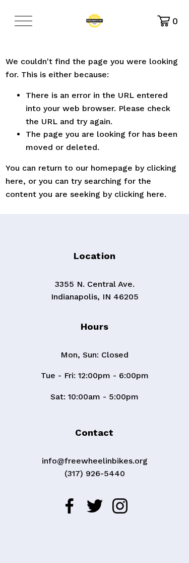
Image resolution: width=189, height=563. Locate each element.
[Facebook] (69, 506)
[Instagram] (120, 506)
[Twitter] (95, 506)
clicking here (139, 194)
